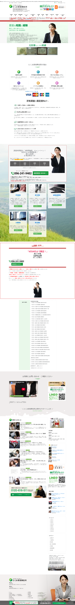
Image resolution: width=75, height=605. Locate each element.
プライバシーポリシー (41, 596)
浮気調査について (18, 206)
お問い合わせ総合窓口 (41, 595)
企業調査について (18, 230)
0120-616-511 (28, 19)
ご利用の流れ (52, 15)
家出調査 (43, 15)
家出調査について (37, 233)
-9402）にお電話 (18, 269)
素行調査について (37, 206)
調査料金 (47, 15)
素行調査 (15, 15)
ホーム (57, 2)
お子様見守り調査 (33, 15)
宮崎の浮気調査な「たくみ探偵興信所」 (15, 594)
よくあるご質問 (63, 15)
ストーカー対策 (26, 15)
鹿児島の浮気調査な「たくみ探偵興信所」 (16, 595)
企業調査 (38, 15)
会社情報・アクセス (62, 2)
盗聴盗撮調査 (20, 15)
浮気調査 (11, 15)
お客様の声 (57, 15)
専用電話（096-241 (13, 269)
